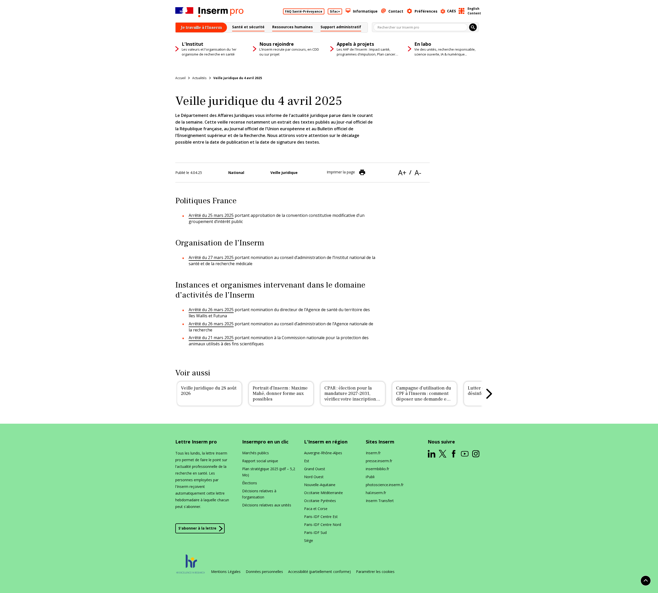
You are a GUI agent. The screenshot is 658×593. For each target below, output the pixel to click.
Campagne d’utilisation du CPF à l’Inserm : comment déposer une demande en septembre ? (423, 396)
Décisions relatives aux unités (266, 505)
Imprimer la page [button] (341, 172)
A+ (402, 172)
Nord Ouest (314, 476)
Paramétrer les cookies (375, 571)
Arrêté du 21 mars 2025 (211, 337)
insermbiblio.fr (377, 468)
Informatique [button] (365, 11)
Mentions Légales (226, 571)
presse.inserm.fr (379, 460)
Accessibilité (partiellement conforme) (319, 571)
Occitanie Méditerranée (323, 492)
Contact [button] (395, 11)
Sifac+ (335, 11)
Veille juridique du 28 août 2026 (208, 391)
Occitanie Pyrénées (320, 500)
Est (306, 460)
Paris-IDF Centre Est (321, 516)
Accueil (180, 78)
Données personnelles (264, 571)
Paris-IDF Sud (315, 532)
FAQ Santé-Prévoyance (303, 11)
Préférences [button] (426, 11)
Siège (308, 540)
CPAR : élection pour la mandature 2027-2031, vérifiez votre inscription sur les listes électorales (350, 396)
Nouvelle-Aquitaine (319, 484)
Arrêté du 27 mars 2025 (212, 257)
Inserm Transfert (380, 500)
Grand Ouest (314, 468)
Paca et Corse (315, 508)
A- (418, 172)
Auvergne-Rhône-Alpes (323, 452)
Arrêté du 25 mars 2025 (211, 215)
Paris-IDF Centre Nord (322, 524)
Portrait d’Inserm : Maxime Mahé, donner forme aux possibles (280, 393)
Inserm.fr (373, 452)
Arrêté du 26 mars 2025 (211, 309)
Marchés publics (255, 452)
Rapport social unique (260, 460)
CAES (451, 10)
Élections (249, 482)
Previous (168, 393)
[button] (248, 27)
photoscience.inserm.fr (385, 484)
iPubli (370, 476)
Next (489, 393)
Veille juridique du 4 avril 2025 (237, 78)
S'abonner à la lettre (197, 528)
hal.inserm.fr (376, 492)
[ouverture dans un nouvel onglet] (431, 454)
